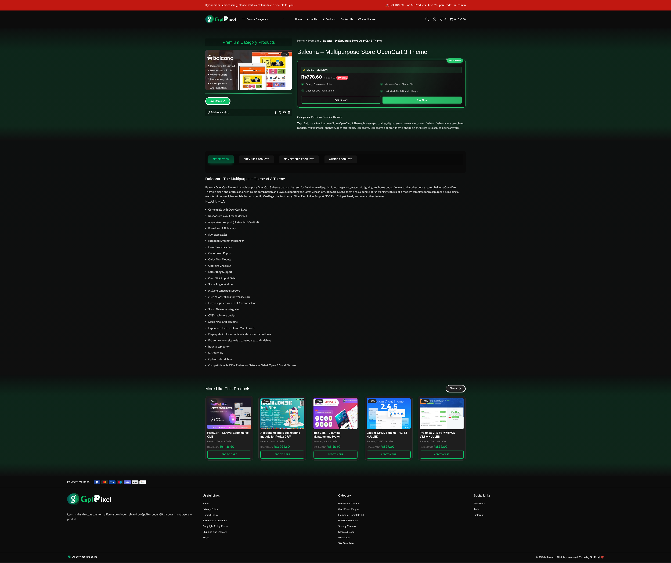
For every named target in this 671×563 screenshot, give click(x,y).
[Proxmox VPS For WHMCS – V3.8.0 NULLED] (442, 413)
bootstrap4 (369, 123)
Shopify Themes (332, 117)
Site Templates (346, 543)
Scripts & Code (224, 441)
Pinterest (479, 515)
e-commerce (403, 123)
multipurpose (315, 127)
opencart (330, 127)
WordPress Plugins (348, 509)
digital (390, 123)
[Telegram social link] (289, 112)
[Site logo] (220, 19)
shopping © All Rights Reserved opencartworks (432, 127)
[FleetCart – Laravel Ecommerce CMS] (229, 413)
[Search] (427, 19)
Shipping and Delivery (215, 531)
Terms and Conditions (215, 520)
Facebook (479, 503)
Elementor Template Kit (351, 515)
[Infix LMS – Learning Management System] (335, 413)
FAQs (206, 537)
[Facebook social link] (275, 112)
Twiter (477, 509)
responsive (362, 127)
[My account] (434, 19)
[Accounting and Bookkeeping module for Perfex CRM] (282, 413)
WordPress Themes (349, 503)
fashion (430, 123)
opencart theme (345, 127)
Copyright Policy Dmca (215, 526)
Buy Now (422, 100)
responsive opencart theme (386, 127)
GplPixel (146, 514)
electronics (418, 123)
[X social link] (280, 112)
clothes (382, 123)
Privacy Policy (210, 509)
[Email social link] (284, 112)
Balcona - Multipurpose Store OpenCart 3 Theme (333, 123)
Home (301, 40)
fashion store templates (450, 123)
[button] (229, 455)
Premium (313, 40)
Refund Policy (210, 515)
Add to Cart (341, 99)
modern (302, 127)
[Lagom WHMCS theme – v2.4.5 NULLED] (389, 413)
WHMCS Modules (384, 441)
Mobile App (344, 537)
